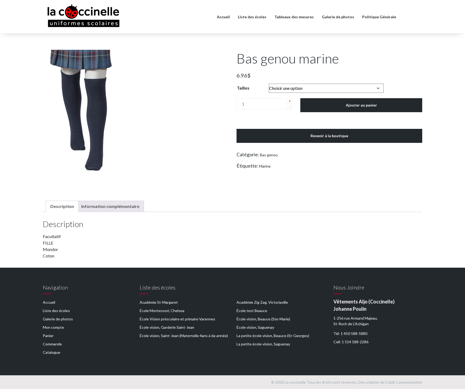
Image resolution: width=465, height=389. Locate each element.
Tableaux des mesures (294, 17)
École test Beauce (252, 310)
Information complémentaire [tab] (110, 206)
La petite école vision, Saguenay (263, 344)
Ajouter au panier (361, 105)
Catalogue (51, 352)
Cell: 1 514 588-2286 (350, 342)
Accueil (223, 17)
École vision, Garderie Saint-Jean (167, 327)
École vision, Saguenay (255, 327)
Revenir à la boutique (329, 135)
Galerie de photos (338, 17)
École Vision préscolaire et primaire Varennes (177, 319)
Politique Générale (379, 17)
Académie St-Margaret (159, 302)
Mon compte (53, 327)
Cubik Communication (403, 382)
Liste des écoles (252, 17)
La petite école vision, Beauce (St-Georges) (273, 335)
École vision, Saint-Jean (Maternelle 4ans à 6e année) (184, 335)
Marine (265, 166)
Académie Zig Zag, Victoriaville (262, 302)
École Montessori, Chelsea (162, 310)
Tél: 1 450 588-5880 (350, 333)
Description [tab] (62, 206)
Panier (48, 335)
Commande (52, 344)
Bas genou (269, 155)
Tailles (243, 87)
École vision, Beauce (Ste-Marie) (263, 319)
